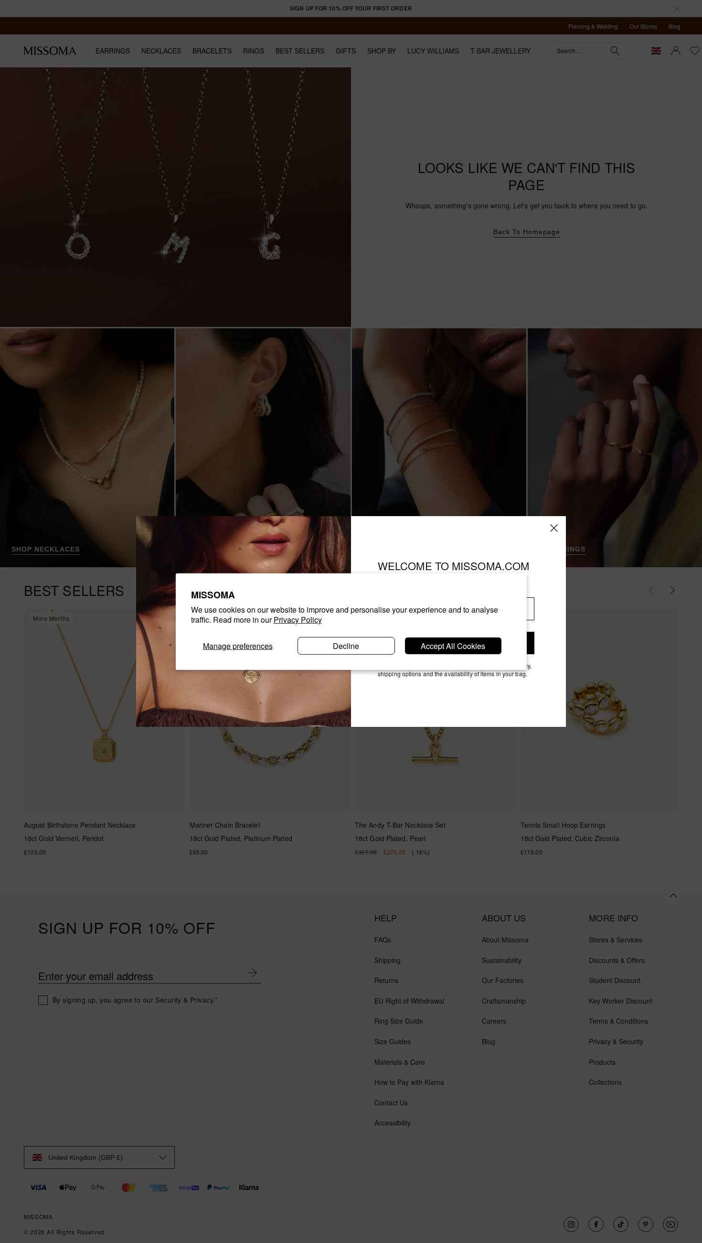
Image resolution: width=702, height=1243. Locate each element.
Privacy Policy (298, 619)
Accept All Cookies (453, 645)
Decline (346, 645)
